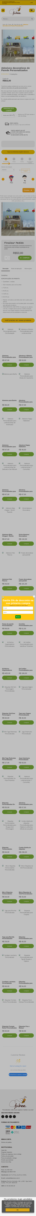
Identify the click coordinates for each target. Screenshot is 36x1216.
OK (18, 1210)
